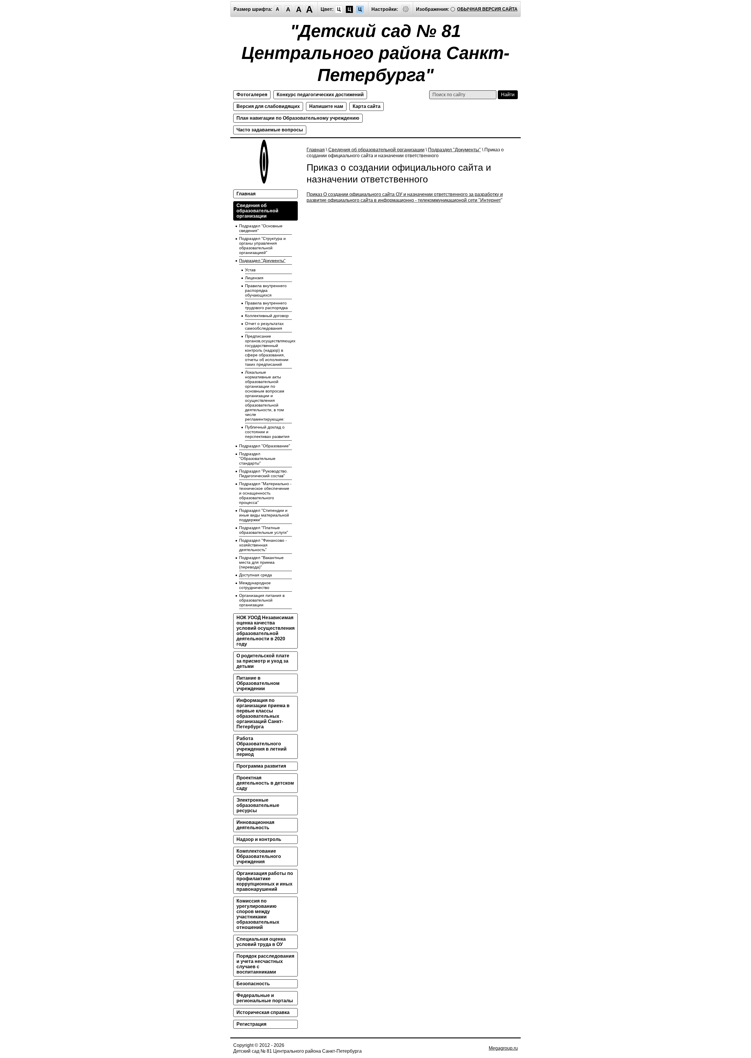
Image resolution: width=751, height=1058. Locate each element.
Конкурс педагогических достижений (320, 94)
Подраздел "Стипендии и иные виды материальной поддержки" (264, 515)
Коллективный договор (267, 315)
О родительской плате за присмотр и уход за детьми (262, 661)
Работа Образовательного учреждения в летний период (261, 746)
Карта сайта (366, 106)
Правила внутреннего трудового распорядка (266, 305)
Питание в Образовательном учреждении (258, 683)
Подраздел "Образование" (264, 445)
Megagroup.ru (503, 1048)
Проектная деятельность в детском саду (265, 783)
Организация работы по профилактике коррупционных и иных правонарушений (264, 881)
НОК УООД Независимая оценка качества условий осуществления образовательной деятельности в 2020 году (265, 630)
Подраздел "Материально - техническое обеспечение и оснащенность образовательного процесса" (265, 493)
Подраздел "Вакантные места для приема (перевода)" (261, 562)
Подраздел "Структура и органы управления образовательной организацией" (262, 245)
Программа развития (261, 766)
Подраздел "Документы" (454, 149)
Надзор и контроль (258, 839)
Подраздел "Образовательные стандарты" (257, 458)
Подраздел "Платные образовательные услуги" (263, 530)
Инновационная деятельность (255, 825)
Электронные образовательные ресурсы (257, 805)
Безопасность (253, 983)
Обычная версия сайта (487, 8)
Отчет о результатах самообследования (264, 326)
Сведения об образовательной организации (376, 149)
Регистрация (251, 1024)
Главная (316, 149)
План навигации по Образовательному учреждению (297, 118)
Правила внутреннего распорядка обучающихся (266, 290)
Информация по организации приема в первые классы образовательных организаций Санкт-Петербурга (263, 713)
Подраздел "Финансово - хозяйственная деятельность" (263, 545)
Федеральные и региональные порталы (264, 998)
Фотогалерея (251, 94)
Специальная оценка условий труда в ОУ (261, 942)
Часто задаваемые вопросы (269, 129)
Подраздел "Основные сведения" (261, 228)
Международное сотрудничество (255, 585)
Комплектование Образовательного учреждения (258, 856)
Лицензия (254, 277)
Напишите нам (326, 106)
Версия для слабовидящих (268, 106)
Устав (250, 270)
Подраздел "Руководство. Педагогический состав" (263, 473)
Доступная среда (255, 575)
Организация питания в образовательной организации (262, 600)
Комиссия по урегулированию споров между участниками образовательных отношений (257, 914)
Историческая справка (263, 1012)
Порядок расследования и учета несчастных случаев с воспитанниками (265, 964)
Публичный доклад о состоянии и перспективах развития (267, 432)
